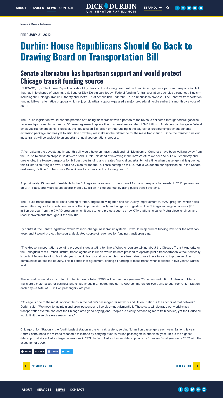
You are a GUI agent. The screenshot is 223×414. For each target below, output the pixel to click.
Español (150, 7)
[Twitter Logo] (183, 8)
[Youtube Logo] (194, 8)
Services (37, 8)
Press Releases (41, 24)
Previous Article (42, 366)
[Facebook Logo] (177, 8)
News (51, 8)
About (21, 8)
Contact (66, 8)
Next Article (183, 366)
